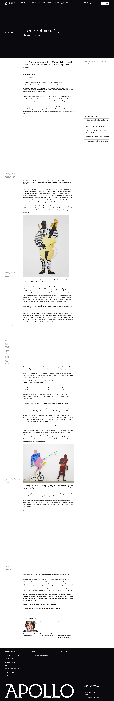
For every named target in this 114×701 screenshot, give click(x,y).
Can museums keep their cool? (96, 126)
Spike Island (51, 594)
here (54, 604)
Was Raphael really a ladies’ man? (97, 141)
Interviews (9, 32)
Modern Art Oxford (62, 596)
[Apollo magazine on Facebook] (59, 652)
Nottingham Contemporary (60, 598)
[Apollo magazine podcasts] (66, 652)
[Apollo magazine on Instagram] (64, 652)
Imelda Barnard (29, 74)
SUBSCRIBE (105, 3)
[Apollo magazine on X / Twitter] (61, 652)
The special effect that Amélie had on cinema (97, 121)
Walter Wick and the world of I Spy (97, 136)
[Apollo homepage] (7, 3)
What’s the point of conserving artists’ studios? (96, 131)
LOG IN (96, 3)
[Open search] (90, 3)
